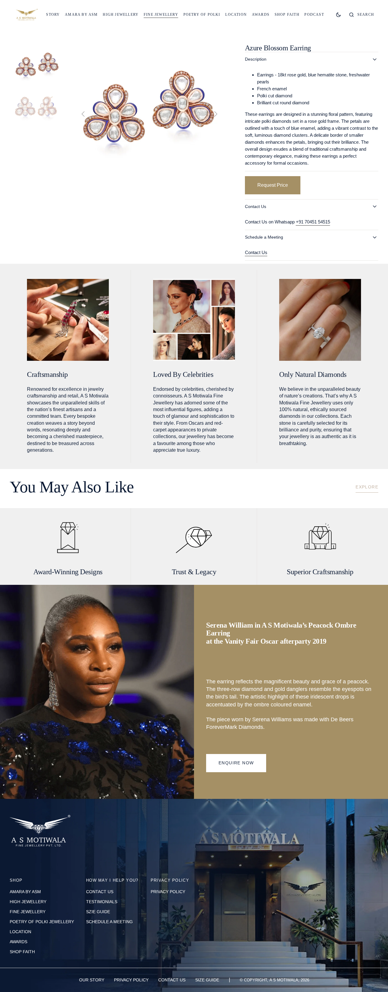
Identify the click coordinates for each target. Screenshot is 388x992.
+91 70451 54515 (313, 221)
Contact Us (256, 252)
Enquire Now (236, 762)
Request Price (272, 185)
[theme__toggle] (338, 14)
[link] (40, 832)
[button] (361, 14)
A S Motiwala (283, 980)
